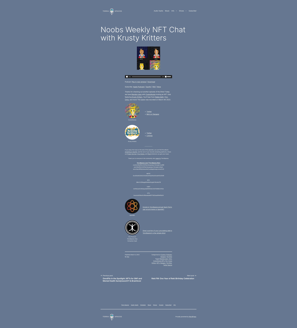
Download (151, 82)
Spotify (148, 87)
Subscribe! (192, 11)
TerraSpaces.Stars (154, 163)
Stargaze (163, 257)
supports (158, 158)
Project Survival (131, 154)
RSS (154, 87)
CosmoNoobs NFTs (159, 261)
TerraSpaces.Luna (142, 163)
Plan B (149, 154)
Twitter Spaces (167, 265)
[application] (148, 76)
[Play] (127, 76)
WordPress (192, 316)
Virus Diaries (140, 154)
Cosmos (163, 254)
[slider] (169, 76)
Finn (166, 97)
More (159, 87)
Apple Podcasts (138, 87)
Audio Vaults (158, 11)
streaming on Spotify (131, 152)
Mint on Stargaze (153, 114)
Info (172, 11)
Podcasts (169, 254)
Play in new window (139, 82)
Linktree (150, 136)
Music (167, 11)
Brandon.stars (137, 94)
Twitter (149, 112)
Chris (127, 100)
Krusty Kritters (137, 97)
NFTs (158, 263)
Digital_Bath (159, 97)
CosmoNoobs (150, 94)
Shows (181, 11)
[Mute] (166, 76)
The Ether (169, 257)
